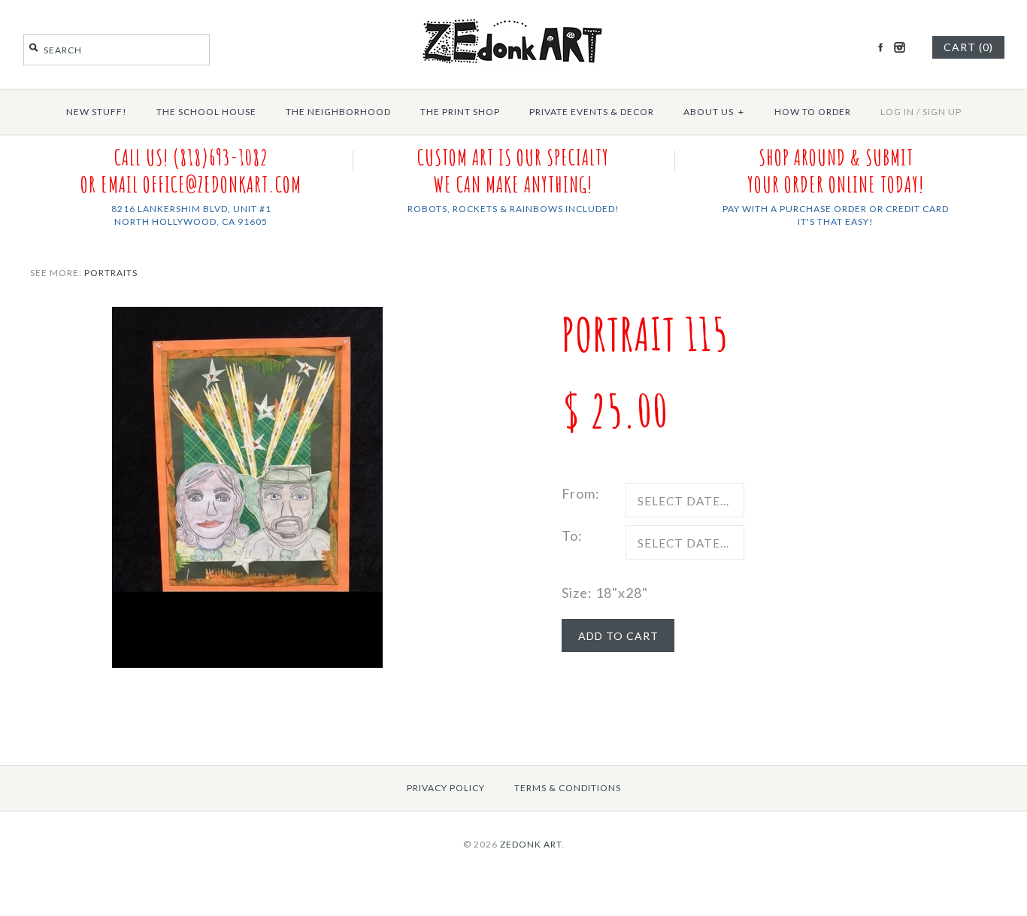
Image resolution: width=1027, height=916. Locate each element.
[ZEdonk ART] (513, 18)
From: (581, 493)
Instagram (899, 47)
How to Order (812, 111)
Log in (897, 111)
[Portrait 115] (247, 317)
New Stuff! (96, 111)
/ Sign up (939, 111)
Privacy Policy (446, 787)
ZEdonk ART (531, 844)
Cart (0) (968, 47)
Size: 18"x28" (605, 592)
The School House (206, 111)
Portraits (111, 272)
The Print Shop (460, 111)
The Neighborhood (338, 111)
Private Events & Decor (591, 111)
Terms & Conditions (567, 787)
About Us (713, 111)
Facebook (880, 47)
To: (572, 535)
